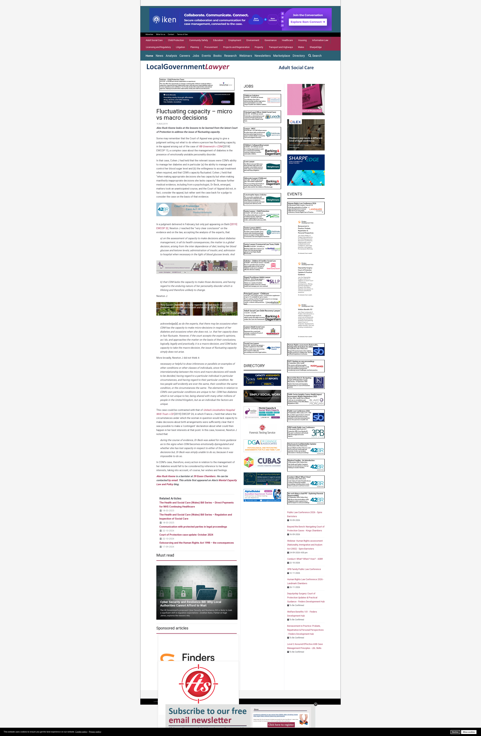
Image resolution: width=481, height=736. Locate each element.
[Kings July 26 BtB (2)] (306, 382)
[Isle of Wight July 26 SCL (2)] (262, 348)
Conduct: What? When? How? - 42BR (305, 559)
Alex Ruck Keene (165, 476)
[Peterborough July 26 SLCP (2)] (262, 216)
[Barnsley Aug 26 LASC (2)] (262, 331)
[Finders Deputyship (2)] (306, 278)
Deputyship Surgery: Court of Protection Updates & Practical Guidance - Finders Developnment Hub (306, 597)
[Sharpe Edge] (306, 170)
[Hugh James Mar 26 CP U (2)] (306, 366)
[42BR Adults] (196, 209)
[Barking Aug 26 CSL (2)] (262, 149)
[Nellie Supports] (262, 412)
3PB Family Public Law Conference (304, 569)
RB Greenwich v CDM (210, 146)
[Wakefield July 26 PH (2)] (262, 249)
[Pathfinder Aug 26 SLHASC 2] (262, 232)
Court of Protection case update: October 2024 (186, 534)
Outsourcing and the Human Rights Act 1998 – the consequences (196, 542)
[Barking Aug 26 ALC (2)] (262, 182)
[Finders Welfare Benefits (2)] (306, 320)
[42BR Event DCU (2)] (306, 448)
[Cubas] (262, 462)
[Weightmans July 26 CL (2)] (262, 166)
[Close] (315, 704)
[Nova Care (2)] (262, 379)
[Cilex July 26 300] (306, 135)
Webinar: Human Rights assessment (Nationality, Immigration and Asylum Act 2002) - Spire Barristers (305, 545)
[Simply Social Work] (262, 396)
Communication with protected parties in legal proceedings (193, 526)
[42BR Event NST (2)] (306, 498)
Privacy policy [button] (95, 732)
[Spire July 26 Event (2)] (306, 415)
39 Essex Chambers (204, 476)
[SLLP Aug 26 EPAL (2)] (262, 282)
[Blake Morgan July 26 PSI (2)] (306, 399)
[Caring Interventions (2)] (262, 478)
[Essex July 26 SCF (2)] (262, 265)
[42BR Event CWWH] (306, 481)
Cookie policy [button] (81, 732)
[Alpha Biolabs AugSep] (262, 495)
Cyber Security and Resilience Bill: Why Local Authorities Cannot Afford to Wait (190, 567)
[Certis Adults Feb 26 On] (196, 98)
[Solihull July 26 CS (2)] (262, 100)
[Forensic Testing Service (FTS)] (262, 429)
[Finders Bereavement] (306, 237)
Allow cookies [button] (469, 732)
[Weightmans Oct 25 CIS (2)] (262, 199)
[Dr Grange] (262, 445)
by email (172, 480)
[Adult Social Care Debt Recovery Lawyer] (262, 315)
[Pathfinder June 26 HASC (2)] (262, 133)
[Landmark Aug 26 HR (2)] (306, 208)
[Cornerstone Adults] (306, 99)
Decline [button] (455, 732)
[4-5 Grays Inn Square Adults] (196, 267)
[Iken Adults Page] (240, 19)
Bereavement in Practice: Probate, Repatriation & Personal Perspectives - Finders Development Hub (305, 630)
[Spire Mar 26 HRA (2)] (306, 349)
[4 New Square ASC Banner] (196, 308)
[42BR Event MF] (306, 465)
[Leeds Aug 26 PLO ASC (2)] (262, 116)
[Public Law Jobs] (196, 84)
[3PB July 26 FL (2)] (306, 432)
